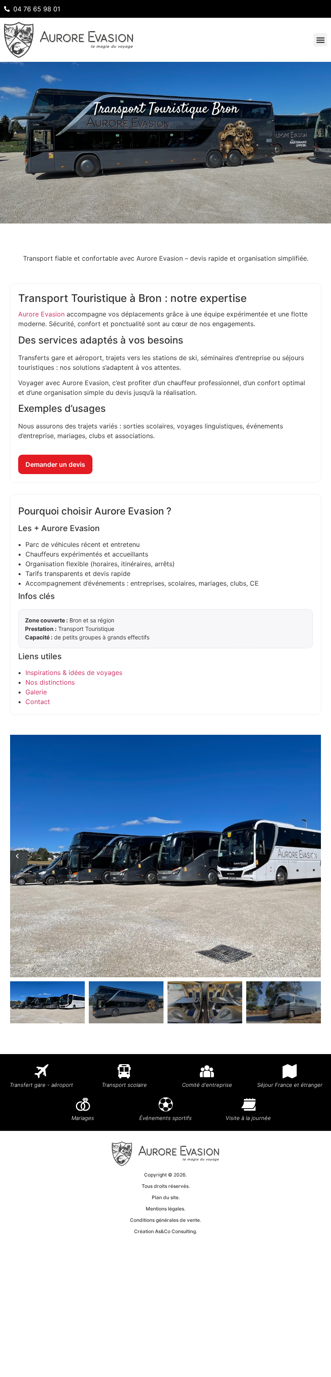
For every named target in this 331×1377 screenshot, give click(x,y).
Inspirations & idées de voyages (73, 672)
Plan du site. (166, 1197)
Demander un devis (55, 464)
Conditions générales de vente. (165, 1220)
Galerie (36, 692)
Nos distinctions (50, 682)
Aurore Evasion (41, 314)
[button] (320, 39)
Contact (37, 702)
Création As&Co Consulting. (165, 1231)
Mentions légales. (165, 1209)
